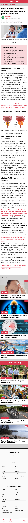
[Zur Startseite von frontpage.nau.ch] (14, 1)
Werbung (4, 506)
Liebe (3, 492)
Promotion (12, 4)
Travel (16, 496)
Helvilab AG (8, 16)
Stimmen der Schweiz (19, 476)
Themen (16, 478)
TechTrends (17, 499)
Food (16, 494)
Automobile (4, 499)
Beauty (3, 501)
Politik (16, 466)
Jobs (3, 508)
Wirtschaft (17, 471)
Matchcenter (17, 468)
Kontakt (16, 508)
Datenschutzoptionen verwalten (8, 512)
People (3, 471)
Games (3, 476)
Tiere (3, 496)
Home (2, 4)
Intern (6, 4)
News (3, 466)
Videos (3, 473)
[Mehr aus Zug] (14, 363)
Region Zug (7, 18)
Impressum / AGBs (19, 510)
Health (3, 489)
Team (16, 506)
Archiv (3, 480)
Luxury (16, 492)
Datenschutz (5, 510)
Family (3, 494)
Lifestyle (4, 478)
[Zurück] (1, 1)
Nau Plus (17, 473)
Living (16, 489)
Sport (3, 468)
